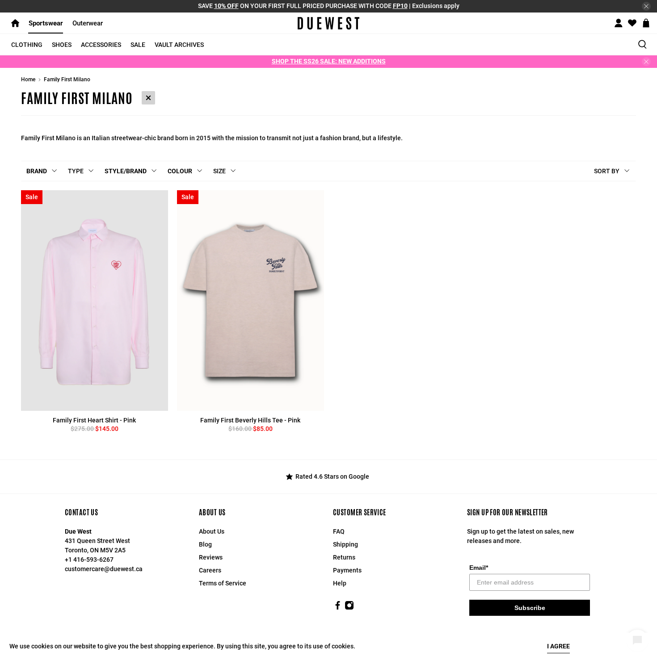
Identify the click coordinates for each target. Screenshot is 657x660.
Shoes (62, 44)
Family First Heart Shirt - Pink (94, 420)
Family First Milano (67, 79)
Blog (205, 544)
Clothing (26, 44)
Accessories (101, 44)
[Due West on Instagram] (349, 607)
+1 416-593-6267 (89, 559)
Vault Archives (179, 44)
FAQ (339, 531)
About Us (211, 531)
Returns (344, 557)
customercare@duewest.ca (104, 568)
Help (339, 583)
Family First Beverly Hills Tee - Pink (250, 420)
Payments (347, 570)
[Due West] (328, 23)
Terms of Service (222, 583)
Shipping (345, 544)
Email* (478, 567)
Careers (210, 570)
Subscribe (529, 607)
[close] (646, 6)
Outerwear (87, 23)
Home (28, 79)
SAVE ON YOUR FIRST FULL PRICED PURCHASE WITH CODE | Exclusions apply (328, 5)
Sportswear (46, 23)
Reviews (211, 557)
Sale (138, 44)
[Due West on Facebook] (337, 607)
